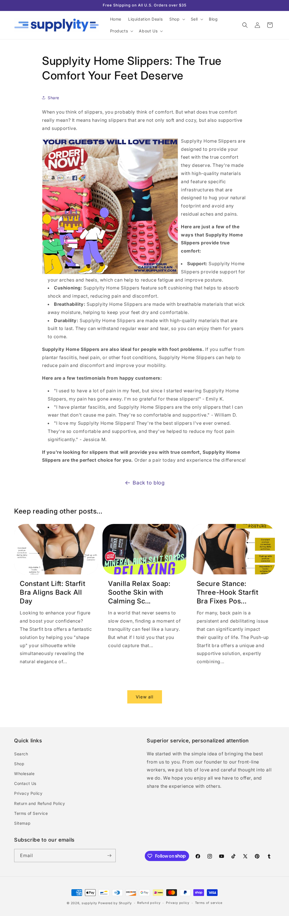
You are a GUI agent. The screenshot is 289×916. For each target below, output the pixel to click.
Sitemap (22, 823)
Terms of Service (31, 813)
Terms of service (208, 903)
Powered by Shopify (115, 903)
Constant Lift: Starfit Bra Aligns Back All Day (52, 592)
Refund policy (148, 903)
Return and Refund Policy (39, 803)
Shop (19, 763)
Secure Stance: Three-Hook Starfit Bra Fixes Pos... (228, 592)
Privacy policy (177, 903)
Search (21, 753)
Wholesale (24, 773)
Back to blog (149, 483)
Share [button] (53, 97)
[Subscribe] (109, 855)
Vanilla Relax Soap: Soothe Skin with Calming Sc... (139, 592)
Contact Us (25, 783)
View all (145, 697)
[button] (176, 19)
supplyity (89, 903)
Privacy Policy (28, 793)
